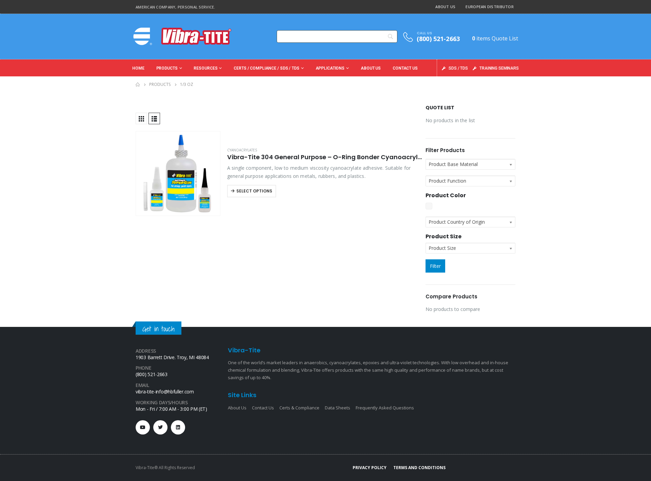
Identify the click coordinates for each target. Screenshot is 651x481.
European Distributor (490, 6)
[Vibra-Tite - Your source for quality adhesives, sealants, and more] (183, 36)
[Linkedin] (178, 427)
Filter (435, 266)
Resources (205, 68)
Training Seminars (499, 68)
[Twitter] (160, 427)
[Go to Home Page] (138, 84)
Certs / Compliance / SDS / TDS (266, 68)
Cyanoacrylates (242, 150)
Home (138, 68)
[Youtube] (143, 427)
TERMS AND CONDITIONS (419, 467)
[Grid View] (141, 118)
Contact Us (405, 68)
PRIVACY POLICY (370, 467)
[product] (178, 173)
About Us (445, 6)
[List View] (154, 118)
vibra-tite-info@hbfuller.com (165, 391)
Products (167, 68)
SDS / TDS (458, 68)
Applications (330, 68)
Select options (254, 191)
